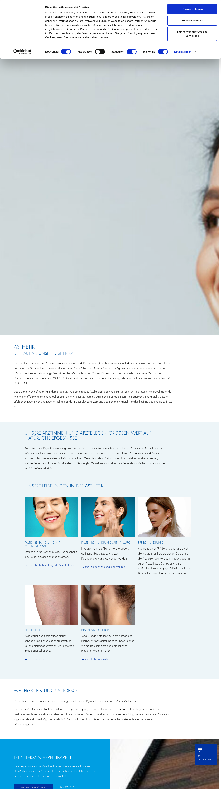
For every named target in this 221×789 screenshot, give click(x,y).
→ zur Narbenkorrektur (95, 659)
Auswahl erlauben (192, 20)
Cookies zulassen (192, 9)
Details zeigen (182, 51)
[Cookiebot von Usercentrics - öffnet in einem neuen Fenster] (22, 51)
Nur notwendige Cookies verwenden (192, 33)
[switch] (100, 51)
